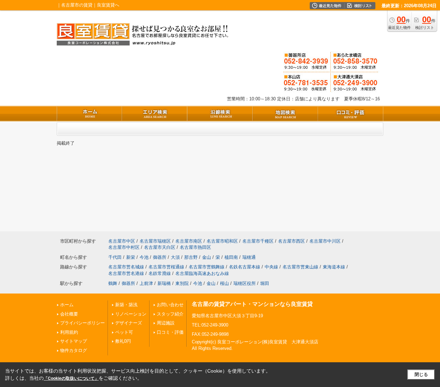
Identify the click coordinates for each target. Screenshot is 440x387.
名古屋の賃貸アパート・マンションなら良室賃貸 (252, 304)
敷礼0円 (123, 341)
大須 (175, 257)
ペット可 (124, 332)
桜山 (224, 283)
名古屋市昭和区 (222, 241)
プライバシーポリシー (82, 322)
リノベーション (130, 314)
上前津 (146, 283)
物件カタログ (73, 350)
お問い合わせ (170, 304)
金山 (206, 257)
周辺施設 (166, 322)
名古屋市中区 (121, 241)
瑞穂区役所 (244, 283)
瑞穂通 (249, 257)
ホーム (67, 304)
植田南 (231, 257)
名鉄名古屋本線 (244, 266)
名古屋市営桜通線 (166, 266)
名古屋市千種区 (258, 241)
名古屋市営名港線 (126, 273)
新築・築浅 (126, 304)
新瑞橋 (164, 283)
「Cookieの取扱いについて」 (71, 378)
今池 (144, 257)
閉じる (421, 374)
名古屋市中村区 (124, 247)
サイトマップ (73, 341)
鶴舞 (112, 283)
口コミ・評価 (170, 332)
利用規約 (69, 332)
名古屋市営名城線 (126, 266)
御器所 (159, 257)
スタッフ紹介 (170, 314)
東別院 (182, 283)
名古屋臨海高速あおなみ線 (202, 273)
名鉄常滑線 (159, 273)
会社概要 (69, 314)
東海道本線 (334, 266)
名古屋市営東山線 (300, 266)
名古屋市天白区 (159, 247)
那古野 (191, 257)
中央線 (271, 266)
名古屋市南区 (188, 241)
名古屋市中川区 (325, 241)
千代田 (115, 257)
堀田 (264, 283)
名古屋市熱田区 (195, 247)
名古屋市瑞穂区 (155, 241)
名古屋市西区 (291, 241)
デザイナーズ (128, 322)
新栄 (130, 257)
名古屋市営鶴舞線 (206, 266)
